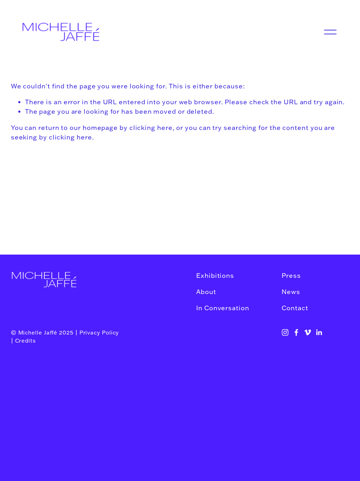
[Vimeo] (307, 332)
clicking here (151, 127)
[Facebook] (296, 332)
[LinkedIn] (318, 332)
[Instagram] (285, 332)
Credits (25, 340)
